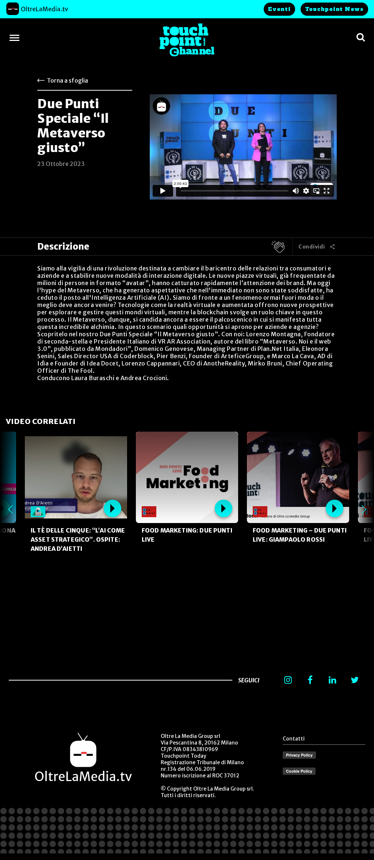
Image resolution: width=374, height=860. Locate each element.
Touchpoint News (334, 9)
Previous (10, 509)
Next (364, 509)
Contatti (294, 738)
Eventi (279, 9)
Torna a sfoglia (67, 80)
